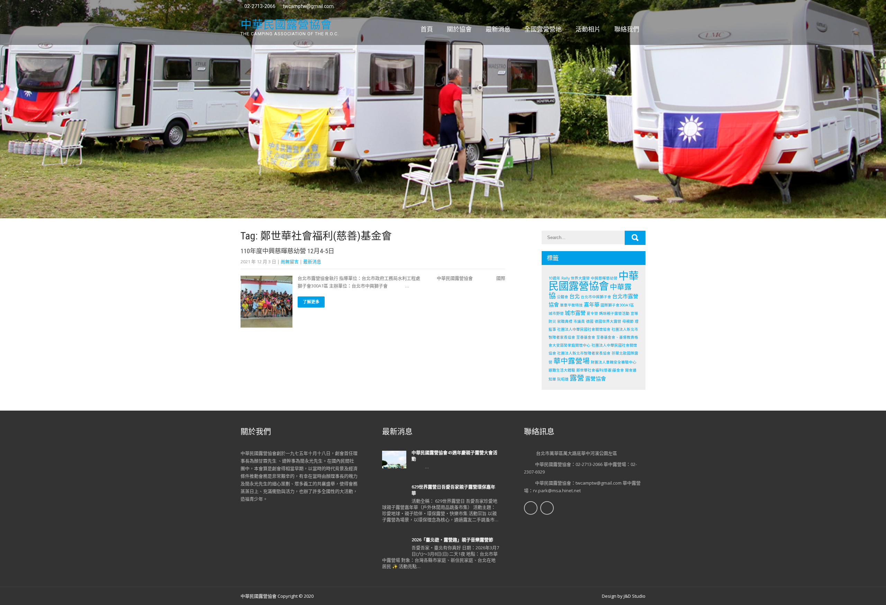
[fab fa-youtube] (639, 7)
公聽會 (562, 296)
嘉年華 (591, 304)
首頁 (427, 29)
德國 (590, 321)
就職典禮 (564, 321)
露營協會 (595, 378)
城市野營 (556, 313)
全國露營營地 (543, 29)
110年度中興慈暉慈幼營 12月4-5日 (287, 251)
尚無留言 (290, 261)
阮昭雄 (563, 379)
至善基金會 (585, 337)
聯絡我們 (626, 29)
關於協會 (459, 29)
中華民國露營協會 (594, 281)
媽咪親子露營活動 (614, 313)
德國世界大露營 (608, 321)
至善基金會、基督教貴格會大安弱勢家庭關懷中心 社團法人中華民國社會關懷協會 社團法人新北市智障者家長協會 (593, 345)
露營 (577, 378)
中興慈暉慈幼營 (604, 278)
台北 (574, 296)
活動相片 (588, 29)
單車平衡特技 (571, 305)
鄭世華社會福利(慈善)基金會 (600, 370)
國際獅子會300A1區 (617, 305)
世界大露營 (580, 278)
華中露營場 (571, 361)
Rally (565, 278)
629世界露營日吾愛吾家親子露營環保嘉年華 (453, 490)
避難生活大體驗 (562, 370)
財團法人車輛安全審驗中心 (613, 362)
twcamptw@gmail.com (308, 6)
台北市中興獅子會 (596, 296)
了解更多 (311, 302)
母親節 (628, 321)
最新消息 (498, 29)
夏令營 (592, 313)
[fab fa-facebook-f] (626, 7)
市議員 (579, 321)
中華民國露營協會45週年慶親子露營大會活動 (454, 455)
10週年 (554, 278)
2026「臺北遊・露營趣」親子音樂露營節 (452, 540)
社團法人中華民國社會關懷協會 (584, 329)
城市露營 (575, 312)
